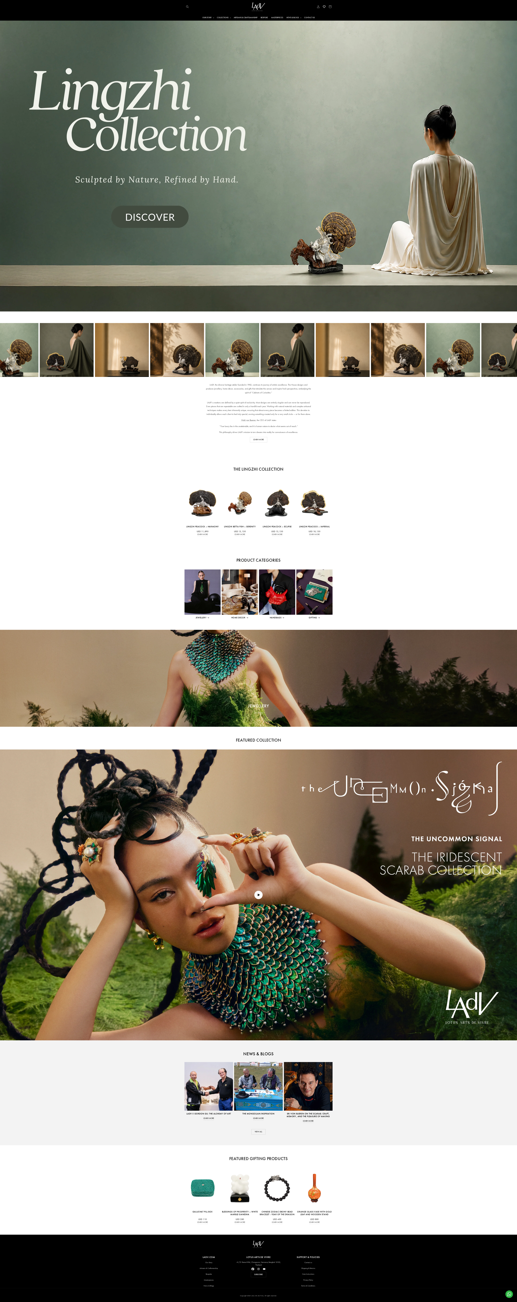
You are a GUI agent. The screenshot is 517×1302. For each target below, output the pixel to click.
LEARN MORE (258, 439)
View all (258, 1132)
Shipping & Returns (308, 1268)
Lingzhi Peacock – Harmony (202, 526)
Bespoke (209, 1274)
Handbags (276, 617)
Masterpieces (209, 1280)
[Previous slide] (253, 720)
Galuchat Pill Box (203, 1211)
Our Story (208, 1262)
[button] (187, 7)
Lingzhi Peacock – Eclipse (277, 526)
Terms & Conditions (308, 1286)
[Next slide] (264, 720)
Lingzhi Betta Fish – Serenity (240, 526)
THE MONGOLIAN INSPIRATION (258, 1113)
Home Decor (238, 617)
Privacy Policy (308, 1280)
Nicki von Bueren (248, 420)
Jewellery (201, 617)
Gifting (313, 617)
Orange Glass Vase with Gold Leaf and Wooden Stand (314, 1213)
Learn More (202, 534)
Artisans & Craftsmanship (209, 1268)
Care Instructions (308, 1274)
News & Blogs (209, 1286)
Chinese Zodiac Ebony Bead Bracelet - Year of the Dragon (277, 1213)
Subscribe (258, 1274)
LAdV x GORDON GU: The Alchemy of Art (208, 1113)
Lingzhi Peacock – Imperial (314, 526)
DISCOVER (258, 713)
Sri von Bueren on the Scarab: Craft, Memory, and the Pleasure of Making (308, 1115)
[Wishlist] (324, 7)
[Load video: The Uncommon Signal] (258, 895)
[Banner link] (258, 166)
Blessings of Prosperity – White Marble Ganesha (240, 1213)
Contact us (308, 1262)
